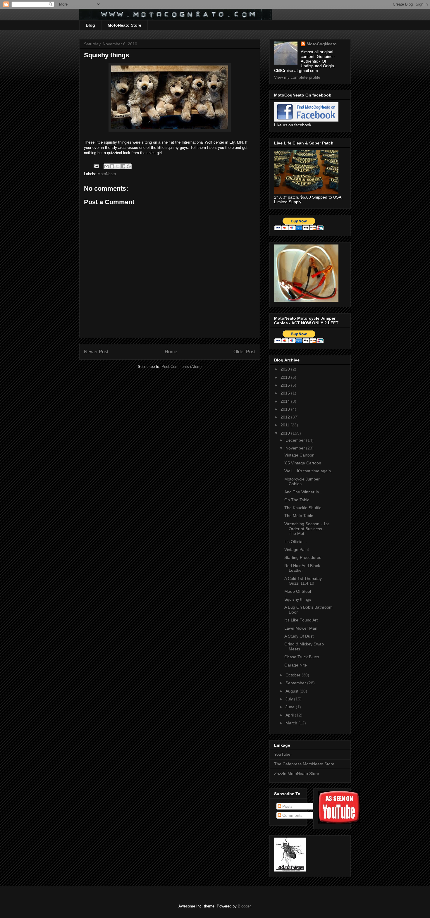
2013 (286, 409)
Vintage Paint (296, 549)
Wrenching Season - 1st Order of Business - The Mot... (306, 528)
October (293, 675)
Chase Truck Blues (301, 657)
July (289, 699)
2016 (286, 385)
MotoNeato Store (124, 25)
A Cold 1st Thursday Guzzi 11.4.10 (303, 581)
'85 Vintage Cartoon (302, 463)
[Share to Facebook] (123, 166)
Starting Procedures (302, 557)
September (296, 683)
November (295, 448)
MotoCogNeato (322, 44)
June (290, 707)
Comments (291, 815)
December (295, 440)
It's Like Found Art (301, 620)
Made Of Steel (297, 591)
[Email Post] (96, 166)
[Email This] (106, 166)
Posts (287, 806)
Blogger (244, 906)
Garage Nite (295, 665)
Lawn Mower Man (300, 628)
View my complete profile (297, 77)
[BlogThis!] (112, 166)
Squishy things (297, 599)
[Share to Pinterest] (129, 166)
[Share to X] (118, 166)
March (291, 723)
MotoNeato (106, 174)
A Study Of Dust (299, 636)
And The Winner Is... (303, 492)
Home (171, 351)
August (292, 691)
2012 (286, 417)
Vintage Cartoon (299, 455)
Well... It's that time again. (308, 471)
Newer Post (96, 351)
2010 (286, 433)
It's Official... (295, 541)
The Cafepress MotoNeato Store (304, 764)
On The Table (296, 499)
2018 (286, 377)
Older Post (244, 351)
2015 (286, 393)
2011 (285, 425)
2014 (286, 401)
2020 (286, 369)
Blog (90, 25)
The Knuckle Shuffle (302, 507)
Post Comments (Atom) (181, 366)
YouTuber (283, 754)
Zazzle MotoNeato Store (296, 773)
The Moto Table (298, 515)
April (290, 715)
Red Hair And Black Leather (302, 568)
